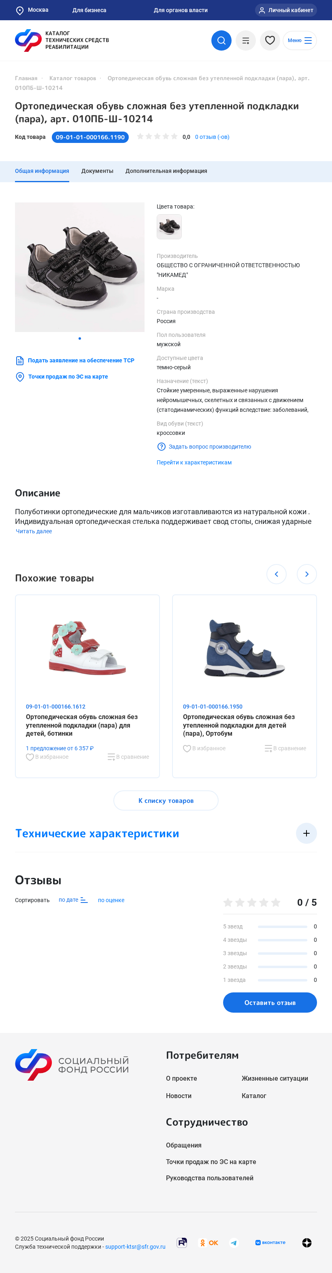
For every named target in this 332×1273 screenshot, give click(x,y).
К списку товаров (166, 800)
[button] (80, 338)
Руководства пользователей (209, 1178)
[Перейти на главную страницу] (62, 40)
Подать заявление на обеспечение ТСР (81, 360)
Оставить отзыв (270, 1002)
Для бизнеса (89, 10)
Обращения (184, 1145)
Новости (179, 1096)
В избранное (51, 757)
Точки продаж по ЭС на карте (68, 376)
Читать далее (34, 531)
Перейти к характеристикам (194, 462)
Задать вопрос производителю (210, 446)
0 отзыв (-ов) (212, 137)
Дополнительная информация (166, 171)
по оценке (111, 900)
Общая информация (42, 171)
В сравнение (132, 757)
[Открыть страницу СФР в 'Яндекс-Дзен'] (307, 1242)
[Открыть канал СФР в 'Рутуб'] (182, 1242)
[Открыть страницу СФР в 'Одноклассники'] (208, 1242)
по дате (69, 899)
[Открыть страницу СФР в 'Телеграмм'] (234, 1242)
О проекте (181, 1078)
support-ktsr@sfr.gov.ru (135, 1246)
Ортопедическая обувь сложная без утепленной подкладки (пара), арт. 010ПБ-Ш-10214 (157, 112)
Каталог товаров (72, 78)
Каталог (254, 1096)
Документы (97, 171)
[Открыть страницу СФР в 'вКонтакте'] (270, 1242)
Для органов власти (181, 10)
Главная (26, 78)
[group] (80, 267)
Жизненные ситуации (275, 1078)
